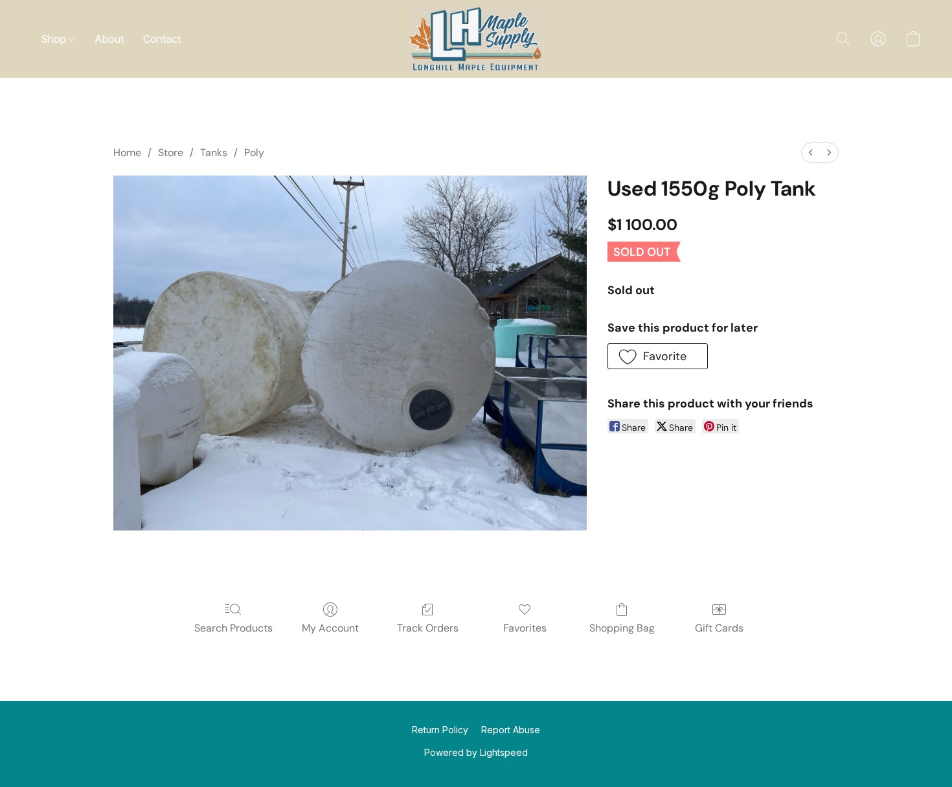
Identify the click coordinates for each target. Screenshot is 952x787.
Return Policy (440, 729)
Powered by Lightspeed (476, 752)
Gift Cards (719, 628)
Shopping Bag (622, 628)
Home (127, 152)
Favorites (525, 628)
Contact (162, 38)
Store (170, 152)
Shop (55, 38)
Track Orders (428, 628)
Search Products (233, 628)
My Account (330, 628)
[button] (476, 38)
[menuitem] (811, 152)
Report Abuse (510, 729)
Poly (254, 152)
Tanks (213, 152)
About (109, 38)
